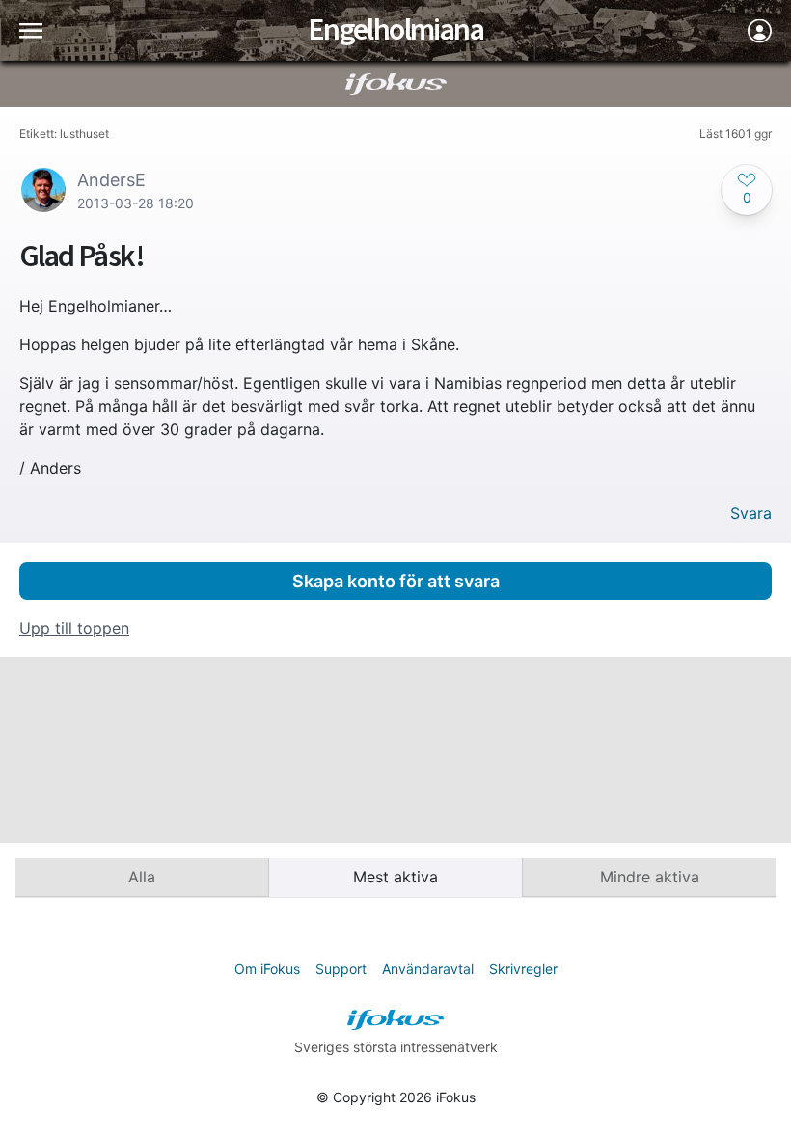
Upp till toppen (74, 628)
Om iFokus (267, 969)
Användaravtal (428, 969)
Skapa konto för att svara (396, 581)
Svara (751, 513)
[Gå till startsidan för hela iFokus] (396, 84)
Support (341, 969)
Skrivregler (523, 969)
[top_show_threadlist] (30, 30)
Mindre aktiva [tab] (649, 876)
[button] (747, 190)
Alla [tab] (141, 876)
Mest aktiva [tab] (395, 876)
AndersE (111, 180)
